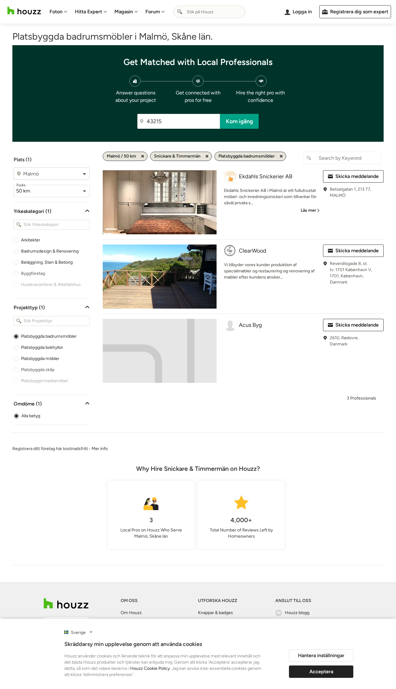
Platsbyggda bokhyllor (42, 347)
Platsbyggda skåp (37, 369)
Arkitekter (30, 240)
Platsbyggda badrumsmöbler (49, 336)
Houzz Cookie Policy (150, 668)
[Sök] (180, 12)
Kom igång (239, 121)
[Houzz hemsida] (24, 11)
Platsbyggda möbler (40, 358)
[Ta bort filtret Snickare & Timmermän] (207, 156)
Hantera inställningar (321, 655)
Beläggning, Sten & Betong (47, 262)
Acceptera (321, 671)
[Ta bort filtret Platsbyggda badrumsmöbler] (281, 156)
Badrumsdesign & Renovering (50, 251)
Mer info (100, 448)
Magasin (123, 12)
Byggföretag (33, 273)
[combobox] (209, 12)
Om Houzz (131, 612)
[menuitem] (58, 12)
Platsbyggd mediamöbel (44, 381)
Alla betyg (30, 415)
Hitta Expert (88, 12)
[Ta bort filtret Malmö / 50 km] (142, 156)
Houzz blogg (297, 612)
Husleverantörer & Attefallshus (51, 284)
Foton (56, 12)
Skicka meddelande (357, 176)
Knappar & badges (215, 612)
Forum (152, 12)
